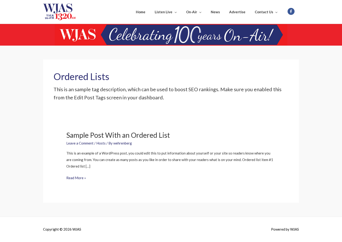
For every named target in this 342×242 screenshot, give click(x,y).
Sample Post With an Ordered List (118, 135)
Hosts (101, 143)
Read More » (76, 177)
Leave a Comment (80, 143)
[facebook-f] (292, 11)
